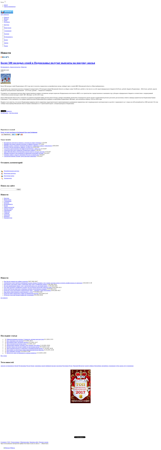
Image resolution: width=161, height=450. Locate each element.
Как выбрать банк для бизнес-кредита (17, 342)
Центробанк (97, 366)
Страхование (7, 31)
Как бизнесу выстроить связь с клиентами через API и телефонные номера (25, 284)
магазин (53, 366)
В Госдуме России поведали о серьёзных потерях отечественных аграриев (25, 289)
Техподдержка (15, 442)
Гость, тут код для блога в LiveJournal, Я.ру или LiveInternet (19, 132)
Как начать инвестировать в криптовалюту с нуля (18, 292)
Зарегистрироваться (9, 6)
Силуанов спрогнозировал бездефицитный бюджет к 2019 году (22, 148)
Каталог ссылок (43, 442)
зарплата (3, 366)
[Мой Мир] (18, 134)
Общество (24, 67)
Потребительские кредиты (11, 171)
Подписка (7, 22)
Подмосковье (4, 113)
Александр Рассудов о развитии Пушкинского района (19, 150)
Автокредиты (8, 178)
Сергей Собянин (89, 366)
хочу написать (5, 14)
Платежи (6, 34)
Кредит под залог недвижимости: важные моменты (21, 353)
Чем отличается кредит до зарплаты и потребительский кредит (25, 348)
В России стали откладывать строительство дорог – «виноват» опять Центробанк (27, 290)
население (59, 366)
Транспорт (7, 214)
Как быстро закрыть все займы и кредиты (16, 281)
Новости (6, 17)
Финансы (6, 216)
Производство (8, 218)
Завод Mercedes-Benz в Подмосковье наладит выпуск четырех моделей (24, 151)
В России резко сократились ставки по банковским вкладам (21, 293)
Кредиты (6, 24)
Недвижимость (8, 37)
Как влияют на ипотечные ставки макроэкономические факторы (25, 350)
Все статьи (4, 355)
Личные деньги (8, 208)
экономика (38, 366)
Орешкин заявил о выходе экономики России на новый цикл (21, 154)
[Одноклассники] (16, 134)
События (6, 213)
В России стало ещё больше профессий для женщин (19, 295)
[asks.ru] (7, 13)
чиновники (130, 366)
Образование (7, 210)
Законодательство (15, 67)
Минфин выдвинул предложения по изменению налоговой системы (23, 153)
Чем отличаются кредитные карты (16, 344)
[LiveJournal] (20, 134)
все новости (4, 298)
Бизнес (6, 40)
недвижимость (10, 366)
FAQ (8, 442)
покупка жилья (13, 113)
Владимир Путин (67, 366)
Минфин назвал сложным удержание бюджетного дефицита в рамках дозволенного (28, 145)
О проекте (4, 442)
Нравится (9, 111)
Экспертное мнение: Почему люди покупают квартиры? (20, 156)
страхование (112, 366)
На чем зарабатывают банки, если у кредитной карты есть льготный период (26, 286)
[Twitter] (15, 134)
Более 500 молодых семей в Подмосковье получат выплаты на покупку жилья (48, 62)
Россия (28, 366)
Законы (6, 43)
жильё (43, 366)
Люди (5, 20)
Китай (16, 366)
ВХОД (6, 5)
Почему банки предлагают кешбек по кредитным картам (23, 347)
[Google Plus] (22, 134)
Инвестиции (7, 27)
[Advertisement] (80, 120)
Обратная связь (24, 442)
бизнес (33, 366)
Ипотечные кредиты (10, 173)
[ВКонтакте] (13, 134)
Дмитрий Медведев (78, 366)
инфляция (48, 366)
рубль (117, 366)
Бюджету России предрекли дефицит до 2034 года (18, 147)
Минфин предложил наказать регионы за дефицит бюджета (21, 144)
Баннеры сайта (34, 442)
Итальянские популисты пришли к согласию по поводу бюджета (22, 142)
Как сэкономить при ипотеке (15, 341)
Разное (6, 46)
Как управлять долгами (13, 351)
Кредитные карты (9, 176)
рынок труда (123, 366)
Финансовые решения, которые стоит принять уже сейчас (23, 345)
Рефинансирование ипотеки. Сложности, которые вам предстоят (25, 339)
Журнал (6, 19)
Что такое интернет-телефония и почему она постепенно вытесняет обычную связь (28, 287)
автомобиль (105, 366)
